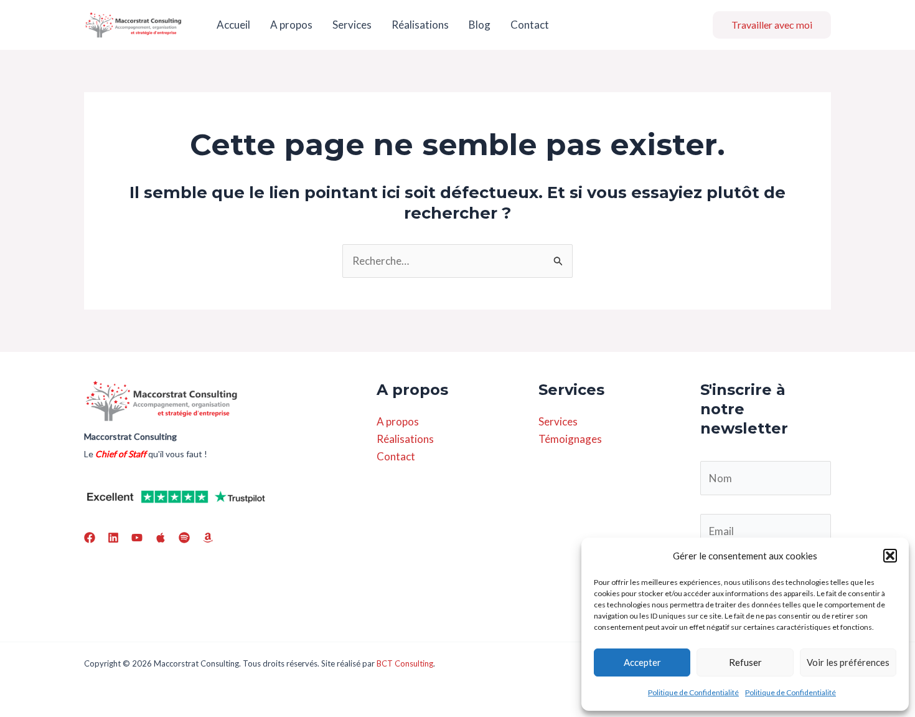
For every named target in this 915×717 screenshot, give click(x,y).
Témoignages (570, 438)
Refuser (745, 662)
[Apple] (160, 537)
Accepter (642, 662)
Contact (529, 24)
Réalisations (420, 24)
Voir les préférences (848, 662)
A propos (291, 24)
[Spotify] (184, 537)
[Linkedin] (113, 537)
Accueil (233, 24)
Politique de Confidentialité (693, 692)
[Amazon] (208, 537)
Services (352, 24)
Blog (479, 24)
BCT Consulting (405, 663)
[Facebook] (89, 537)
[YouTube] (137, 537)
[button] (890, 555)
